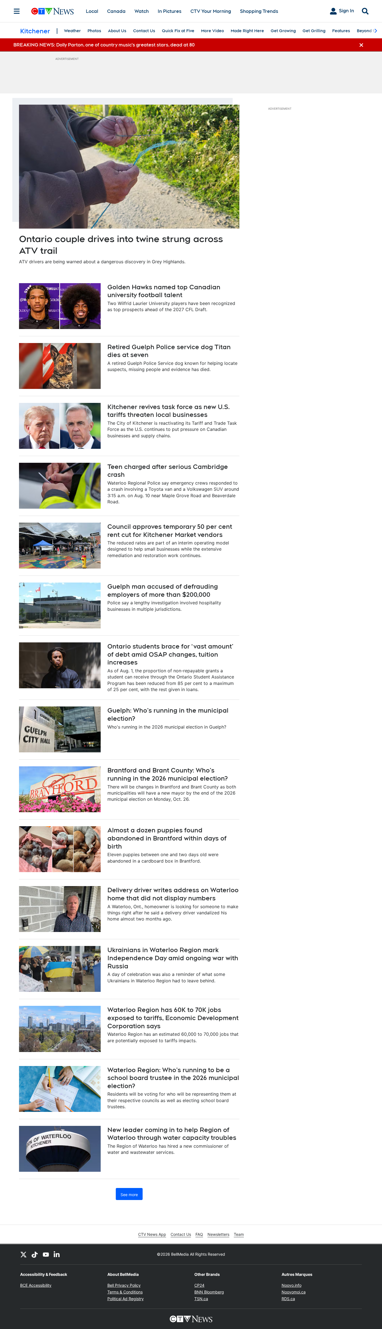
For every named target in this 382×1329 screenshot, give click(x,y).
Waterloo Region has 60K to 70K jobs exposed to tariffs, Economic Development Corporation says (173, 1017)
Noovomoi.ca (294, 1292)
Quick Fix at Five (178, 31)
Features (341, 31)
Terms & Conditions (125, 1292)
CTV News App (152, 1234)
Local (92, 11)
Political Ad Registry (125, 1298)
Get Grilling (314, 31)
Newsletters (218, 1234)
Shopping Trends (259, 11)
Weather (72, 31)
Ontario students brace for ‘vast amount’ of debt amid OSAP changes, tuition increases (170, 654)
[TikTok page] (34, 1254)
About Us (117, 31)
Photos (94, 31)
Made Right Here (247, 31)
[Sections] (16, 11)
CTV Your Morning (210, 11)
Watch (142, 11)
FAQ (199, 1234)
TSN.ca (201, 1298)
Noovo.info (291, 1285)
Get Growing (283, 31)
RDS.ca (288, 1298)
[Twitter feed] (23, 1254)
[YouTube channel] (46, 1254)
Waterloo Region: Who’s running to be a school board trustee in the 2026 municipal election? (173, 1078)
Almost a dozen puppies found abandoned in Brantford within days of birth (167, 838)
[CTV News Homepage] (52, 11)
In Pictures (169, 11)
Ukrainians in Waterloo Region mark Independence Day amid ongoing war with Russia (172, 957)
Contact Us (144, 31)
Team (239, 1234)
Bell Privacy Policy (124, 1285)
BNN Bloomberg (209, 1292)
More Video (212, 31)
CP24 (199, 1285)
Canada (116, 11)
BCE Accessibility (35, 1285)
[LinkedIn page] (57, 1254)
